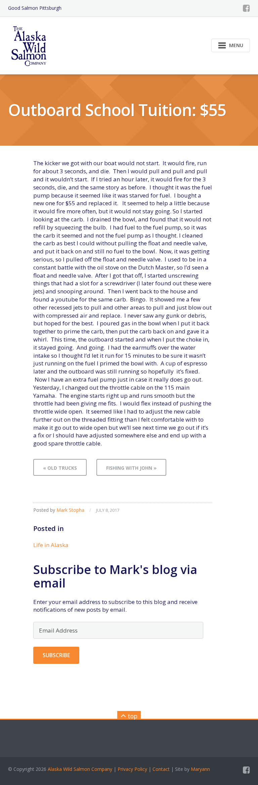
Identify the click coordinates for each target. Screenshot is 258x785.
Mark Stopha (70, 510)
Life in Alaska (51, 545)
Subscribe (56, 655)
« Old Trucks (60, 468)
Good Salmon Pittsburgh (34, 8)
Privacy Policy (132, 769)
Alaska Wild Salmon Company (80, 769)
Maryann (200, 769)
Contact (161, 769)
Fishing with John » (131, 468)
